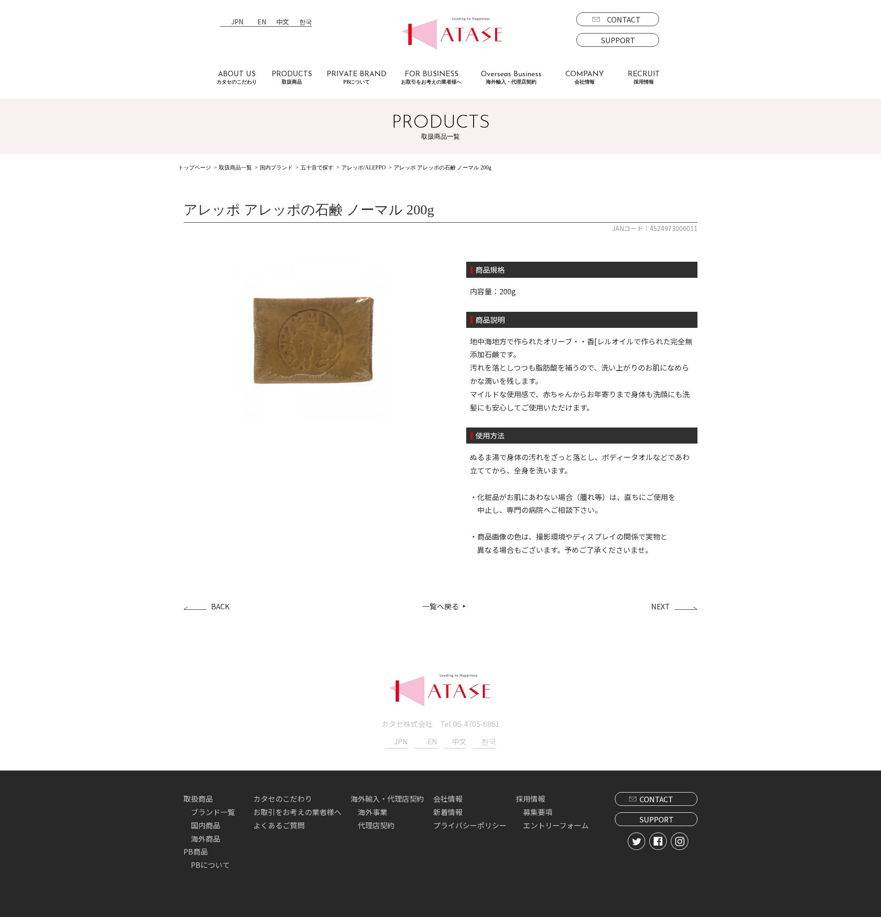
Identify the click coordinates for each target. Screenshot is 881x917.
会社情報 (448, 798)
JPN (237, 22)
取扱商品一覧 (235, 167)
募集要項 (537, 811)
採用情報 (530, 798)
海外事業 (372, 811)
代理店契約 (376, 825)
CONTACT (624, 19)
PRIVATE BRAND (356, 77)
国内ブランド (276, 167)
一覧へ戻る (440, 606)
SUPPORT (618, 39)
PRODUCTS (292, 77)
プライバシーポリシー (470, 825)
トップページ (194, 167)
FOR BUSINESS (431, 77)
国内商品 (205, 825)
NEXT (660, 606)
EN (261, 22)
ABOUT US (237, 77)
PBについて (210, 864)
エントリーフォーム (556, 825)
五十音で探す (317, 167)
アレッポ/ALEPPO (363, 167)
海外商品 (205, 838)
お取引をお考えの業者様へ (297, 811)
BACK (220, 606)
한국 (305, 22)
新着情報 (448, 811)
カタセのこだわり (282, 798)
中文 (282, 22)
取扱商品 (198, 798)
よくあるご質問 (279, 825)
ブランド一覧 (213, 811)
